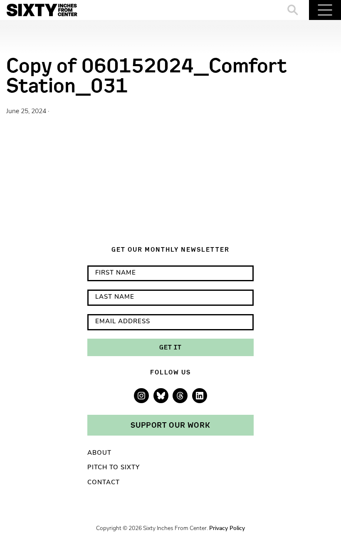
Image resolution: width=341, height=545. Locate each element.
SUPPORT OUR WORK (170, 424)
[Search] (293, 10)
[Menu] (325, 10)
